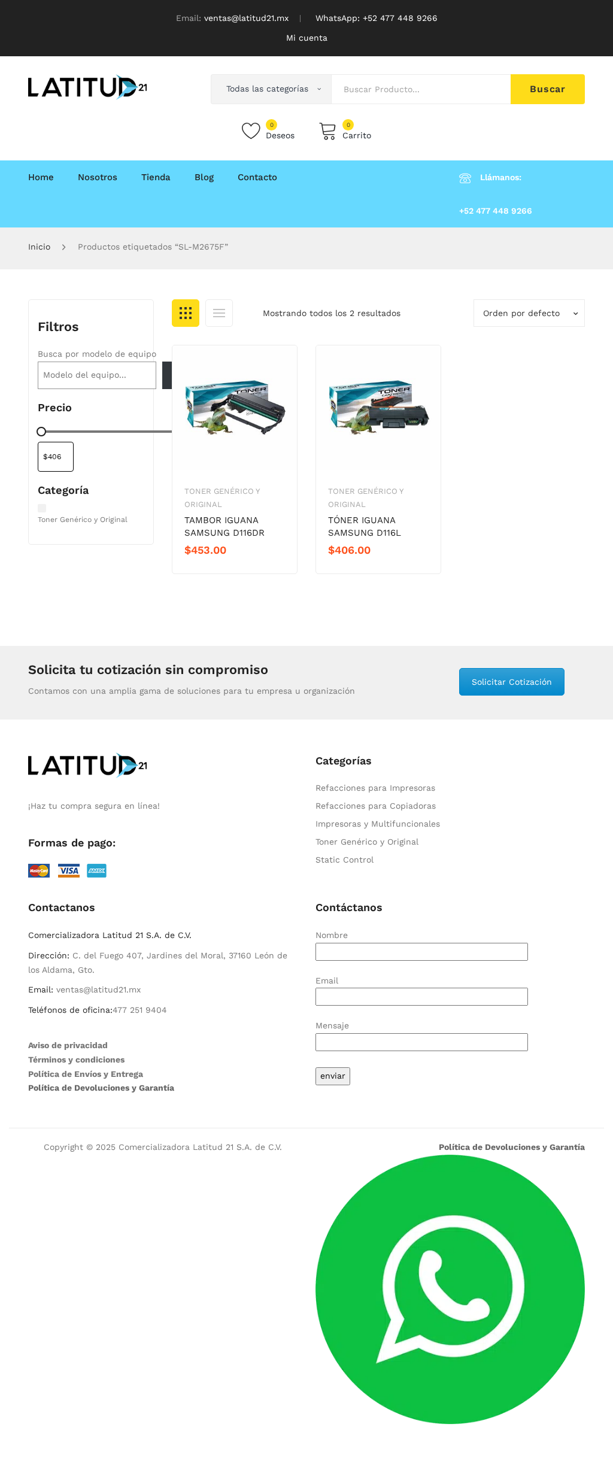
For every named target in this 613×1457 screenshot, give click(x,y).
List (219, 313)
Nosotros (97, 177)
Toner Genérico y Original (366, 841)
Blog (204, 177)
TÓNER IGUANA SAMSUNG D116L (364, 526)
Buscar (548, 89)
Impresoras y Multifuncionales (377, 823)
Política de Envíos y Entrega (85, 1074)
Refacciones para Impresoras (375, 788)
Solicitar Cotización (512, 682)
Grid (185, 313)
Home (41, 177)
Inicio (39, 246)
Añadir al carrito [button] (227, 570)
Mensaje (332, 1025)
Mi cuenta (306, 38)
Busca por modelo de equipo (97, 354)
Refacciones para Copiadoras (375, 806)
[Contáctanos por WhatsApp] (450, 1288)
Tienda (156, 177)
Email (326, 980)
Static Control (344, 859)
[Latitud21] (87, 86)
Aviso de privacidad (68, 1045)
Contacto (257, 177)
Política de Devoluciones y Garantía (101, 1087)
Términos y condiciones (76, 1059)
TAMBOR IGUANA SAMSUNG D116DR (224, 526)
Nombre (331, 935)
